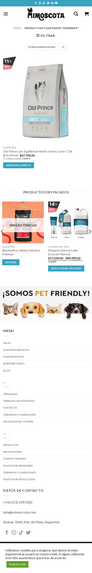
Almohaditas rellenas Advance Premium (21, 252)
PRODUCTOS (10, 445)
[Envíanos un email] (52, 3)
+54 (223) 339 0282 (18, 502)
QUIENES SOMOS (13, 356)
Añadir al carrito (18, 165)
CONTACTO (10, 407)
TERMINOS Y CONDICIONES (19, 414)
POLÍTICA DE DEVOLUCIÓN (19, 479)
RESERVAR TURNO (14, 363)
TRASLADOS (10, 394)
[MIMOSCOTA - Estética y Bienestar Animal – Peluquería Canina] (46, 13)
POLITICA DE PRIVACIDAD (18, 465)
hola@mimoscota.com (19, 512)
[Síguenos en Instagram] (40, 3)
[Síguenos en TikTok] (44, 3)
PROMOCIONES (12, 451)
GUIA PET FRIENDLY (14, 458)
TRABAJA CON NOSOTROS (18, 400)
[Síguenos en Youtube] (56, 3)
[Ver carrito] (87, 14)
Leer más (10, 262)
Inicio (17, 28)
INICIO (7, 343)
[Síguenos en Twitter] (48, 3)
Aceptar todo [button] (17, 564)
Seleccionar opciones (66, 268)
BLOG (6, 370)
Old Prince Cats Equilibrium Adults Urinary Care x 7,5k (37, 151)
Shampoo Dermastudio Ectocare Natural (63, 252)
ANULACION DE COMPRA (18, 421)
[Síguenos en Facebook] (35, 3)
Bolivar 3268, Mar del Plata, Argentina (31, 522)
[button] (5, 14)
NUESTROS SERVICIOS (16, 349)
